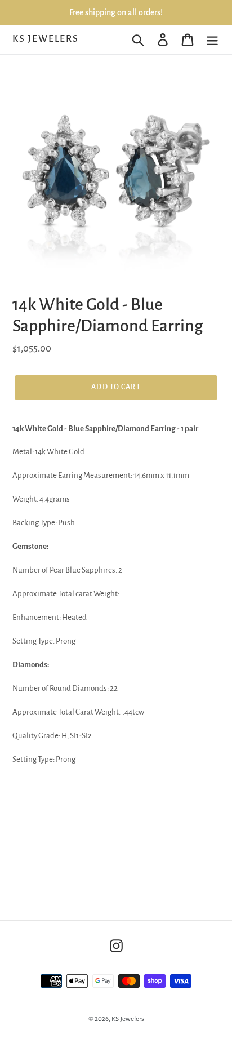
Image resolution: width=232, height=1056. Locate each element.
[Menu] (212, 39)
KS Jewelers (45, 39)
